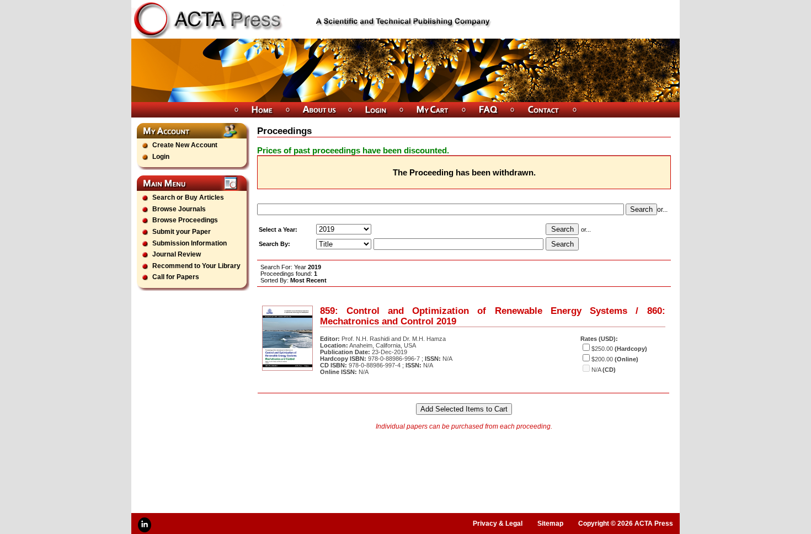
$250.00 (602, 348)
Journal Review (176, 254)
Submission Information (189, 243)
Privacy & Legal (497, 523)
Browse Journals (179, 209)
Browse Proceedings (185, 220)
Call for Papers (175, 277)
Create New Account (184, 145)
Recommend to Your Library (196, 266)
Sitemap (550, 523)
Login (160, 157)
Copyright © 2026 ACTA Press (625, 523)
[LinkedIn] (144, 524)
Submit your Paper (181, 232)
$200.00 (602, 359)
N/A (596, 369)
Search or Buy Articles (188, 197)
